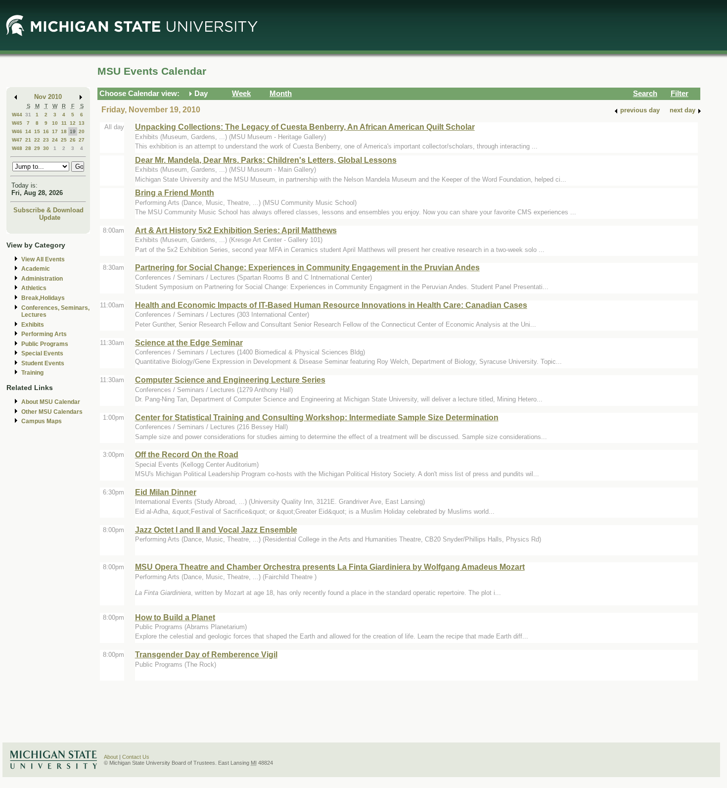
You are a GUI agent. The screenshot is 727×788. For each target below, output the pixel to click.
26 (73, 140)
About (111, 757)
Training (32, 372)
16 (46, 131)
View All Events (43, 259)
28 (28, 148)
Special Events (42, 353)
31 (28, 114)
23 (46, 140)
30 (46, 148)
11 (64, 123)
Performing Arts (44, 334)
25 (64, 140)
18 (64, 131)
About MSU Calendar (50, 401)
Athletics (33, 288)
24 (55, 140)
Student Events (42, 363)
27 (82, 140)
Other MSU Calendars (52, 411)
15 (37, 131)
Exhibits (32, 324)
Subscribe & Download (48, 210)
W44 (17, 114)
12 (73, 123)
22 (37, 140)
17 (55, 131)
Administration (42, 278)
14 (28, 131)
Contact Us (135, 757)
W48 (17, 148)
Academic (35, 268)
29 (37, 148)
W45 (17, 123)
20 (82, 131)
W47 (17, 140)
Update (49, 217)
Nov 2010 (48, 96)
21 (28, 140)
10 (55, 123)
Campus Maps (41, 421)
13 (82, 123)
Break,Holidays (43, 298)
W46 (17, 131)
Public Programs (44, 344)
